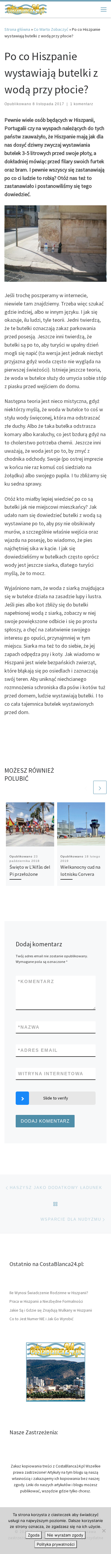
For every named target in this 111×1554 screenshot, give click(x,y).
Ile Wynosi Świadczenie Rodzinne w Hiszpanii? (48, 1292)
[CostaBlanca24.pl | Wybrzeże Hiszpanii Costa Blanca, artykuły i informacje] (25, 8)
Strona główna (17, 29)
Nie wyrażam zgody (65, 1535)
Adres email (38, 1050)
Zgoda (33, 1535)
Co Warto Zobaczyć (51, 29)
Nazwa (29, 1027)
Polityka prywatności (56, 1544)
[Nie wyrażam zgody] (104, 1531)
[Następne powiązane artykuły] (100, 787)
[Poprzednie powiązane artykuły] (85, 787)
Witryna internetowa (50, 1073)
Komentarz (36, 981)
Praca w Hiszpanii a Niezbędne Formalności (46, 1301)
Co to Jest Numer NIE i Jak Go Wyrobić (41, 1318)
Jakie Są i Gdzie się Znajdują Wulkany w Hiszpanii (50, 1310)
